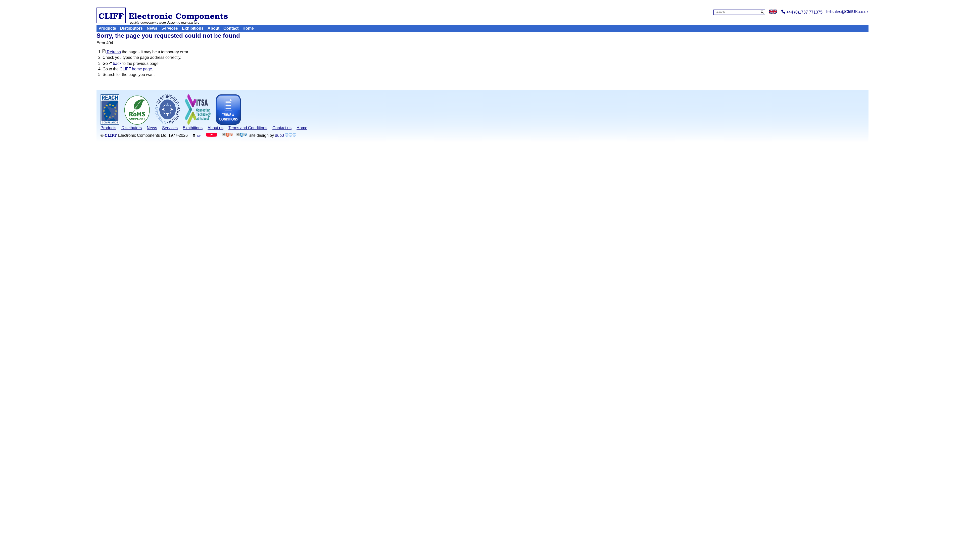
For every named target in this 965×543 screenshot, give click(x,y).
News (152, 28)
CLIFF (111, 15)
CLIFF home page (136, 69)
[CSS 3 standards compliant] (241, 135)
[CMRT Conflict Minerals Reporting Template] (167, 123)
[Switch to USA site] (773, 12)
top (198, 135)
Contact (230, 28)
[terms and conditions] (228, 123)
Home (248, 28)
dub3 (280, 135)
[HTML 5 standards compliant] (227, 135)
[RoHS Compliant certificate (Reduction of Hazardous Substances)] (137, 123)
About (213, 28)
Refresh (113, 52)
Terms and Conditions (247, 128)
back (116, 63)
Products (107, 28)
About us (215, 128)
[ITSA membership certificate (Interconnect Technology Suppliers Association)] (198, 123)
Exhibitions (193, 28)
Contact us (282, 128)
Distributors (131, 28)
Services (169, 28)
